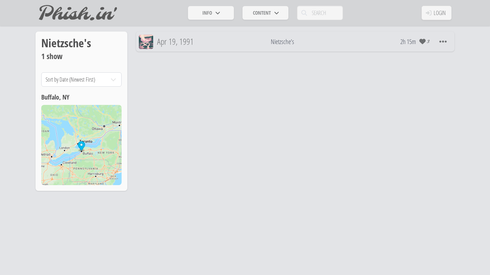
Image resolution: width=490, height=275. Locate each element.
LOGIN (440, 13)
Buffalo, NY (55, 97)
